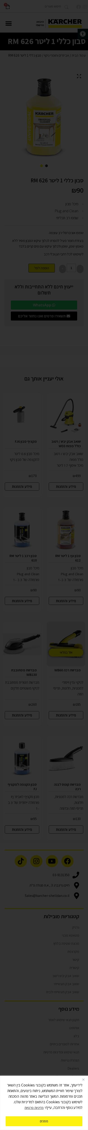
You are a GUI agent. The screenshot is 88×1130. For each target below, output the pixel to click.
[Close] (83, 1079)
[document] (44, 565)
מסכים (44, 1121)
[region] (44, 1103)
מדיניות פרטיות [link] (34, 1108)
